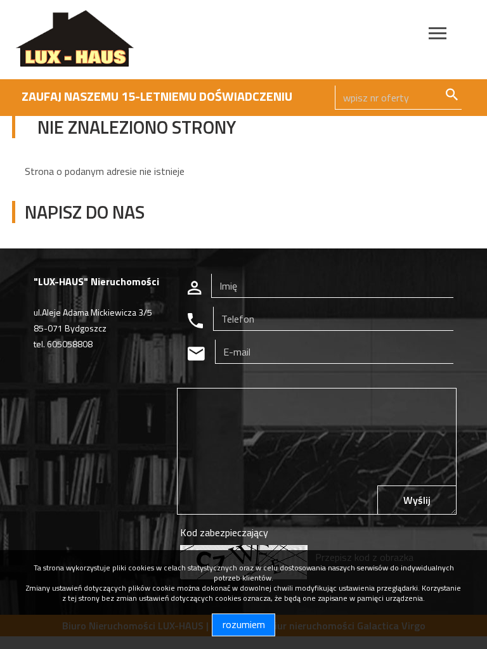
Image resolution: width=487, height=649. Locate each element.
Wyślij (417, 500)
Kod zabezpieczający (224, 532)
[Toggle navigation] (437, 35)
